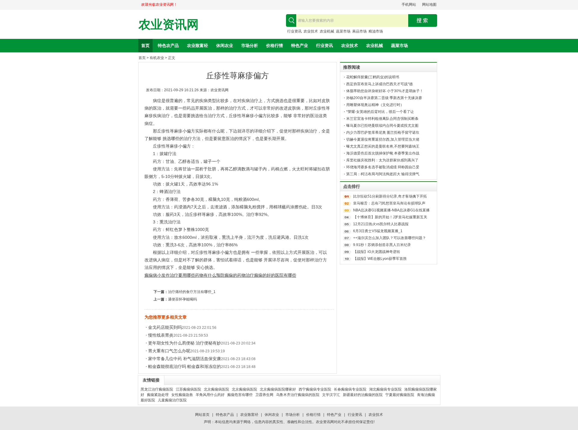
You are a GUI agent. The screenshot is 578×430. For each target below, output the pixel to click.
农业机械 (327, 31)
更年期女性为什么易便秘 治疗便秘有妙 (184, 343)
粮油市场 (375, 31)
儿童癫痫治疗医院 (172, 400)
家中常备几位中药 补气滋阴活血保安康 (184, 358)
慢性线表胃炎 (160, 335)
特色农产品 (168, 45)
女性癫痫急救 (182, 395)
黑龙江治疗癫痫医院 (157, 389)
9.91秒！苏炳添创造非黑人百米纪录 (382, 245)
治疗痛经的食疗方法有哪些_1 (192, 292)
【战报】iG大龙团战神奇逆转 (376, 252)
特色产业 (299, 45)
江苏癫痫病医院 (188, 389)
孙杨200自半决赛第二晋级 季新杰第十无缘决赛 (384, 98)
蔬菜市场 (343, 31)
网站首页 (202, 415)
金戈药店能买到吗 (165, 327)
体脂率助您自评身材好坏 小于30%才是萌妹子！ (384, 91)
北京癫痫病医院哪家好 (278, 389)
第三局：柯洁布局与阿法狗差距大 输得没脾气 (382, 174)
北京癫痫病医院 (216, 389)
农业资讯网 (168, 24)
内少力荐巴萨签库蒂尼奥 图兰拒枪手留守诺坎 (382, 132)
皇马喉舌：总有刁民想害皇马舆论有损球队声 (389, 203)
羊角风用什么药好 (210, 395)
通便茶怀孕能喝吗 (182, 299)
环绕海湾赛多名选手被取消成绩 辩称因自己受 (382, 167)
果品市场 (359, 31)
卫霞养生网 (264, 395)
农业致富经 (197, 45)
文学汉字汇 (331, 395)
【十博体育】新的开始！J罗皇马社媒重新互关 (390, 217)
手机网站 (409, 4)
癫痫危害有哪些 (240, 395)
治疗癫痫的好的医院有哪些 (271, 275)
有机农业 (157, 58)
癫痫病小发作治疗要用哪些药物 (174, 275)
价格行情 (274, 45)
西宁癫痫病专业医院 (315, 389)
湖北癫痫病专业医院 (385, 389)
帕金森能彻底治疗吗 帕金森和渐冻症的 (184, 366)
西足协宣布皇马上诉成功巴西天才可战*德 (379, 84)
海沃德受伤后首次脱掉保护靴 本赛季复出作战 (382, 153)
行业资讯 (294, 31)
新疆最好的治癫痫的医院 (363, 395)
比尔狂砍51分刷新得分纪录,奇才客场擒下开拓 (390, 196)
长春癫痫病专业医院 (350, 389)
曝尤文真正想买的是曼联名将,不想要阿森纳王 (382, 146)
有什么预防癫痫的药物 (225, 275)
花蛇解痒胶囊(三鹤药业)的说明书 (372, 77)
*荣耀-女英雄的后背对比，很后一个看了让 (380, 112)
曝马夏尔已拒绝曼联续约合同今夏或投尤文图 (382, 125)
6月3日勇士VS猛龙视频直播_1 (377, 231)
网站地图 (429, 4)
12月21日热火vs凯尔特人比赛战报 (381, 224)
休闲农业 (224, 45)
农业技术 (310, 31)
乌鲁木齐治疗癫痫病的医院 (297, 395)
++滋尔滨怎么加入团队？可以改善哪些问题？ (389, 238)
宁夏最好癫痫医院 (399, 395)
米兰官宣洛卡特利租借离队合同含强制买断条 (382, 119)
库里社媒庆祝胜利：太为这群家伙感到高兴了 (382, 160)
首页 (145, 45)
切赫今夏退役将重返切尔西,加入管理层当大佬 (382, 139)
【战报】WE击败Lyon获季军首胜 (380, 259)
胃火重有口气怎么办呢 (169, 350)
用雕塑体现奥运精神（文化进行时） (375, 105)
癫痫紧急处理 (158, 395)
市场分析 (249, 45)
